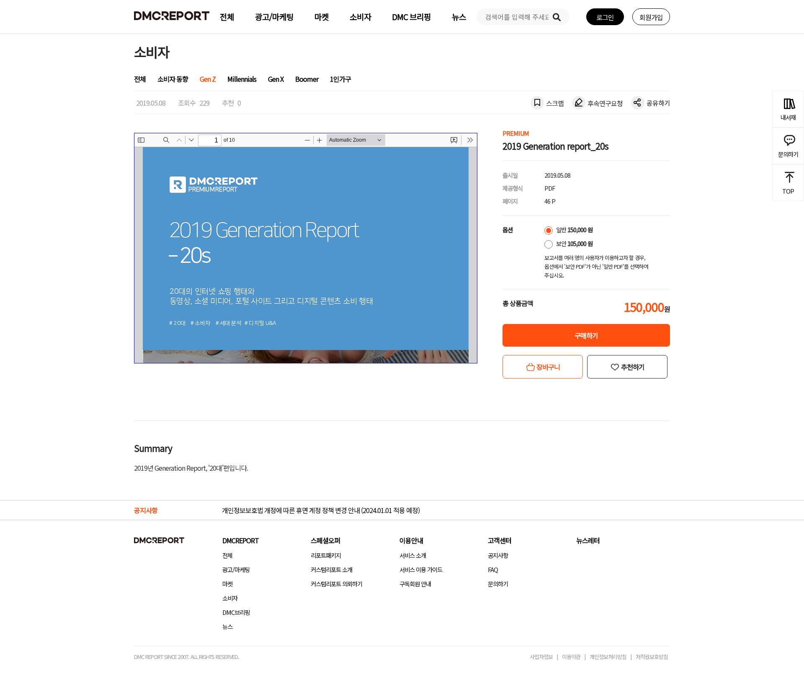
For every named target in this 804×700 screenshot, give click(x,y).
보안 (574, 243)
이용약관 (571, 657)
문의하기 (498, 583)
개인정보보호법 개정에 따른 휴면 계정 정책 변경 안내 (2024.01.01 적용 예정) (321, 510)
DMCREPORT (240, 540)
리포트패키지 (326, 555)
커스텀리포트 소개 (331, 569)
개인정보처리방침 (608, 657)
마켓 (321, 17)
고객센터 (499, 540)
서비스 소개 (412, 555)
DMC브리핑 (236, 612)
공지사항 (498, 555)
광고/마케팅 (274, 17)
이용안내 (411, 540)
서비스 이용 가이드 (420, 569)
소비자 (360, 17)
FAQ (493, 569)
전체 (227, 17)
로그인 (605, 17)
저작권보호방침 (652, 657)
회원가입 (651, 17)
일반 (574, 229)
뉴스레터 (588, 540)
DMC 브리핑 (411, 17)
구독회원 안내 (415, 583)
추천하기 (632, 367)
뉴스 (459, 17)
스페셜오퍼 (325, 540)
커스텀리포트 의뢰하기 (336, 583)
